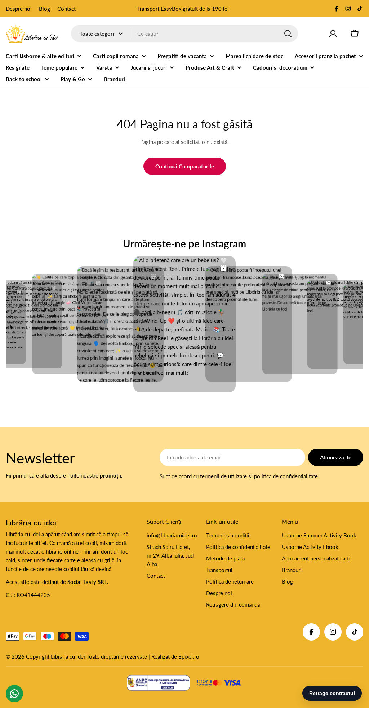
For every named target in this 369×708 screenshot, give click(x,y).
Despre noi (19, 8)
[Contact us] (14, 693)
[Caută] (288, 33)
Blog (44, 8)
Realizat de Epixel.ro (175, 656)
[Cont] (333, 33)
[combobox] (184, 33)
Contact (66, 8)
